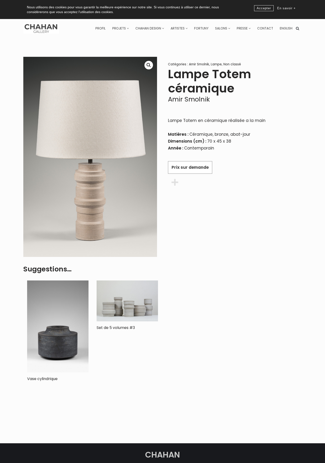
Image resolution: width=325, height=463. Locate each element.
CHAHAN (162, 454)
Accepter (264, 8)
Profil (100, 28)
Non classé (232, 64)
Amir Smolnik (199, 64)
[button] (128, 28)
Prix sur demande (190, 167)
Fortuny (201, 28)
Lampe (216, 64)
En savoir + (286, 8)
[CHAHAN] (41, 28)
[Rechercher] (297, 28)
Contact (265, 28)
